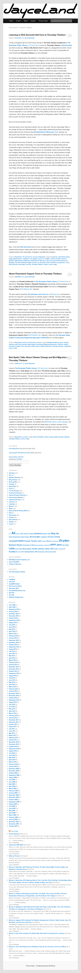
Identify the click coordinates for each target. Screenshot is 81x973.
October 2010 (13, 746)
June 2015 (12, 627)
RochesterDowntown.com (17, 590)
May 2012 (12, 709)
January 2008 (13, 819)
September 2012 (14, 700)
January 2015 (13, 638)
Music (11, 508)
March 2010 (12, 762)
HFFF (53, 544)
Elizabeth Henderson (53, 342)
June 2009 (12, 782)
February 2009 (13, 791)
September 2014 (14, 647)
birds (35, 437)
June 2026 (12, 605)
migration (67, 437)
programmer (61, 262)
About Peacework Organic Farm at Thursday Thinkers (35, 273)
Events (18, 21)
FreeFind (19, 459)
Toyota (46, 264)
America (18, 533)
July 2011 (12, 729)
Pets (10, 513)
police (56, 549)
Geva (33, 545)
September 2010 (14, 749)
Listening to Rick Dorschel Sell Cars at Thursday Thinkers (37, 34)
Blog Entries (18, 257)
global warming (58, 437)
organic (66, 344)
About (26, 21)
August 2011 (13, 726)
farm (61, 342)
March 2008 (12, 815)
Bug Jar (55, 533)
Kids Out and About (15, 586)
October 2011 (13, 724)
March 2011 (12, 735)
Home (11, 21)
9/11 (10, 533)
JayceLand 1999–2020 (16, 845)
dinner (48, 541)
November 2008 (14, 797)
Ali (13, 533)
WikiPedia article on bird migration (56, 422)
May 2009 (12, 784)
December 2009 (14, 768)
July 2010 (12, 753)
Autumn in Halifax (28, 534)
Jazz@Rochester (14, 584)
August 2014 (13, 649)
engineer (47, 259)
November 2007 (14, 824)
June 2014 (12, 653)
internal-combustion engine (23, 262)
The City (11, 595)
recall (67, 262)
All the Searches (14, 834)
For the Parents (27, 257)
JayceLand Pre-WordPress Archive (19, 453)
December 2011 (14, 720)
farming (66, 342)
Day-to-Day (12, 486)
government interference (60, 261)
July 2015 (12, 625)
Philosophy (41, 257)
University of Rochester (45, 552)
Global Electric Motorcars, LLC (46, 132)
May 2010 (12, 757)
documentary (55, 541)
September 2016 (14, 609)
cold (39, 541)
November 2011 (14, 722)
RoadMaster (13, 552)
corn (30, 259)
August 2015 (13, 622)
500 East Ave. (55, 294)
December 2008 (14, 795)
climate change (49, 437)
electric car (40, 259)
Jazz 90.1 (12, 582)
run (22, 551)
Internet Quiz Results (16, 497)
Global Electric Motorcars (38, 261)
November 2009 (14, 771)
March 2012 (12, 713)
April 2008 (12, 813)
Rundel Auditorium (46, 346)
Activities (12, 473)
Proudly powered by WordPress (45, 966)
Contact (33, 21)
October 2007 (13, 826)
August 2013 (13, 676)
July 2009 (12, 779)
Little (12, 548)
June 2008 (12, 808)
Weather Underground (16, 597)
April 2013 (12, 684)
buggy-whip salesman (15, 259)
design (35, 259)
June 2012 (12, 706)
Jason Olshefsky (29, 38)
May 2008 (12, 810)
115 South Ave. (33, 45)
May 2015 (12, 629)
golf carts (49, 261)
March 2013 (12, 687)
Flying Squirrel (26, 545)
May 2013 (12, 682)
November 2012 (14, 695)
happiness (47, 545)
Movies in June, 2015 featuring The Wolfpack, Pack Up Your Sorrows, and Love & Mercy (37, 947)
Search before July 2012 (16, 457)
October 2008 (13, 799)
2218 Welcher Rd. (26, 289)
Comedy (11, 484)
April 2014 (12, 658)
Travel (11, 524)
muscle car (35, 262)
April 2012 (12, 711)
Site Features (13, 519)
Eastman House (15, 545)
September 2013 (14, 673)
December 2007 (14, 822)
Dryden (64, 540)
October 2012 (13, 698)
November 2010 (14, 744)
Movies (11, 506)
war (54, 552)
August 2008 (13, 804)
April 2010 (12, 760)
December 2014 (14, 640)
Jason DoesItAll (14, 562)
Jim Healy (65, 545)
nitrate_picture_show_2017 (43, 548)
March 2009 (12, 788)
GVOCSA (60, 344)
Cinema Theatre (30, 541)
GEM (16, 261)
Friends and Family (15, 493)
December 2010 (14, 742)
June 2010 (12, 755)
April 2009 (12, 786)
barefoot (38, 533)
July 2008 (12, 806)
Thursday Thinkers (37, 264)
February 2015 (13, 636)
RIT (64, 549)
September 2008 (14, 802)
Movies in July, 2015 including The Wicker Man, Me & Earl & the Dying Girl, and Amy (36, 933)
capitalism (26, 259)
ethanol (53, 259)
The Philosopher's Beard (17, 572)
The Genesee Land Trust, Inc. (38, 294)
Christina (50, 537)
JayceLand (14, 831)
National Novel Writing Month (18, 511)
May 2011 (12, 733)
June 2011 (12, 731)
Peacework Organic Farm (16, 346)
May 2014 (12, 656)
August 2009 (13, 777)
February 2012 (13, 715)
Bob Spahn (40, 437)
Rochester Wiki (14, 588)
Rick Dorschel (66, 45)
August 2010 (13, 751)
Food (24, 342)
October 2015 (13, 618)
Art (10, 475)
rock (19, 552)
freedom (58, 259)
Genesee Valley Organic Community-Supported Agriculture (39, 344)
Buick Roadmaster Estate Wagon (19, 537)
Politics (11, 517)
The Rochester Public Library (46, 281)
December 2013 (14, 667)
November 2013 (14, 669)
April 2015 (12, 631)
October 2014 (13, 645)
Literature (12, 504)
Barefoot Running (14, 477)
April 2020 (12, 607)
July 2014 (12, 651)
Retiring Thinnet (14, 856)
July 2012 (12, 704)
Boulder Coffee (46, 534)
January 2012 (13, 718)
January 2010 (13, 766)
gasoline (11, 261)
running (26, 552)
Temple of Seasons (15, 564)
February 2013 (13, 689)
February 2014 (13, 662)
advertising (61, 257)
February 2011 (13, 737)
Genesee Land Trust (15, 344)
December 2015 (14, 614)
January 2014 (13, 664)
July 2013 (12, 678)
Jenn (59, 544)
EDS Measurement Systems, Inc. (19, 560)
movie (20, 549)
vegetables (67, 346)
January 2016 (13, 611)
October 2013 (13, 671)
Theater (11, 522)
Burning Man (13, 482)
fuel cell (64, 259)
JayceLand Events (15, 500)
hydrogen (12, 262)
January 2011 (13, 740)
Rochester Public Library (32, 346)
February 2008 (13, 817)
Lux (16, 549)
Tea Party (28, 264)
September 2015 (14, 620)
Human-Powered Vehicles (17, 495)
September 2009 (14, 775)
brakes (68, 257)
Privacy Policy (43, 21)
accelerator (54, 257)
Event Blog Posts (14, 448)
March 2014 (12, 660)
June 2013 (12, 680)
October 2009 (13, 773)
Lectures (35, 257)
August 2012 (13, 702)
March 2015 (12, 633)
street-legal (21, 264)
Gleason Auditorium (24, 261)
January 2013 (13, 691)
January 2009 (13, 793)
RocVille (11, 593)
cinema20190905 (16, 540)
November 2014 (14, 642)
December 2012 (14, 693)
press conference (51, 262)
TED (36, 552)
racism (61, 549)
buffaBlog (12, 579)
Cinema (57, 537)
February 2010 (13, 764)
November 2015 (14, 616)
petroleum (43, 262)
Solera (32, 552)
